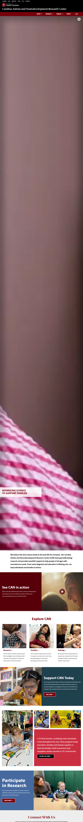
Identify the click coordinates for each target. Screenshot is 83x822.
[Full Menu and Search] (76, 14)
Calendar (4, 1)
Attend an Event (44, 756)
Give (23, 1)
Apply (19, 1)
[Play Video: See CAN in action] (62, 591)
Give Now (49, 694)
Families (58, 14)
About (39, 14)
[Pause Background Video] (79, 19)
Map (9, 1)
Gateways (28, 1)
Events (69, 14)
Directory (14, 1)
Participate (8, 800)
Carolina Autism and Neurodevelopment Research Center (34, 8)
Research (48, 14)
